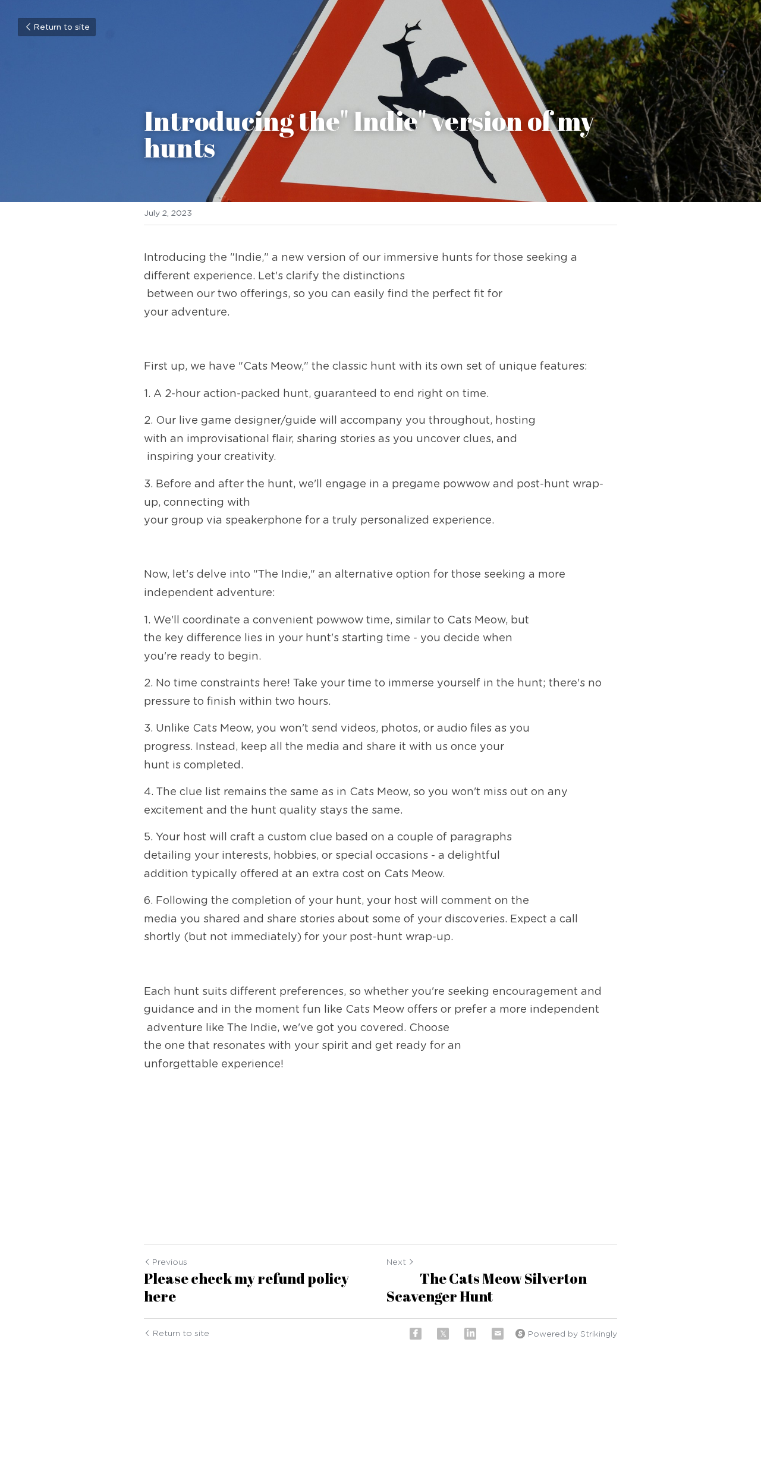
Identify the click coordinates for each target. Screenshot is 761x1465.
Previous (169, 1262)
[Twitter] (443, 1334)
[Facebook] (416, 1334)
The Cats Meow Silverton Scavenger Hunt (486, 1287)
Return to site (61, 27)
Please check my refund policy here (246, 1287)
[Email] (498, 1334)
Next (396, 1262)
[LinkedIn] (470, 1334)
